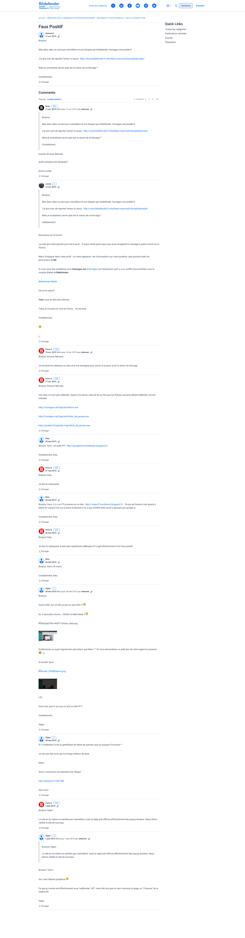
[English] (50, 5)
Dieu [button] (47, 438)
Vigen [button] (48, 588)
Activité (168, 38)
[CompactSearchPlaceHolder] (176, 5)
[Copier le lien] (58, 36)
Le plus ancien (53, 99)
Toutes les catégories (175, 29)
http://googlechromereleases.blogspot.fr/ (87, 445)
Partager (44, 82)
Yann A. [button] (48, 349)
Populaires (170, 42)
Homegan (93, 269)
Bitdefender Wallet (48, 281)
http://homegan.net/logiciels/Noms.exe (58, 407)
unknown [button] (85, 109)
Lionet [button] (48, 184)
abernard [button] (49, 33)
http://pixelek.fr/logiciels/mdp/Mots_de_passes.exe (64, 425)
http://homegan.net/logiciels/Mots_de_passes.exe (64, 416)
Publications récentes (175, 33)
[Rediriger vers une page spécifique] (157, 99)
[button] (41, 35)
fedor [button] (47, 106)
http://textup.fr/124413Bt (51, 781)
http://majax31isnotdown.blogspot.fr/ (104, 504)
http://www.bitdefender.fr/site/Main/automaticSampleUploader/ (112, 58)
